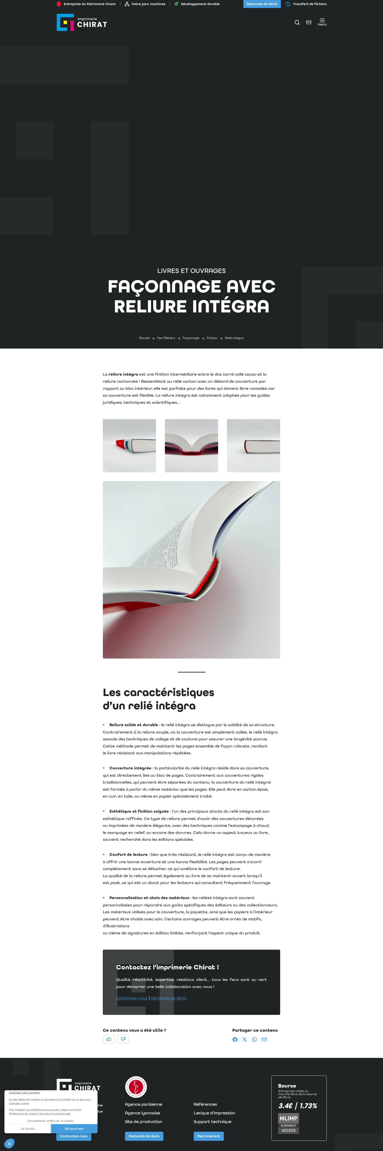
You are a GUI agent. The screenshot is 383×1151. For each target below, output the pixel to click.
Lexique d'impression (214, 1113)
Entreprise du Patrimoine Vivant (90, 4)
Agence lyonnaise (142, 1113)
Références (205, 1104)
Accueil (144, 338)
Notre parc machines (148, 4)
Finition (212, 338)
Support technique (212, 1121)
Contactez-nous (131, 998)
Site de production (143, 1121)
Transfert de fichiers (310, 4)
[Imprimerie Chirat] (81, 22)
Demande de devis (262, 4)
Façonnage (191, 338)
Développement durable (200, 4)
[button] (129, 445)
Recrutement (208, 1136)
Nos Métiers (166, 338)
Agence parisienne (143, 1104)
